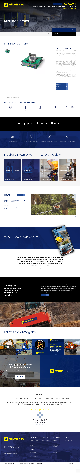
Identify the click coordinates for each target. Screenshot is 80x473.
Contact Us (72, 6)
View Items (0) (58, 3)
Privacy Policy (32, 463)
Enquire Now (58, 84)
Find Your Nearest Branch (62, 34)
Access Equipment (56, 442)
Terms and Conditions (23, 463)
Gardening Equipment (55, 453)
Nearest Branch (59, 88)
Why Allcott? (43, 294)
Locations (47, 6)
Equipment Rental (38, 6)
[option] (32, 61)
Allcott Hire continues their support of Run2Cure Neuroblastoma (11, 201)
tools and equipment (59, 78)
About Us (65, 6)
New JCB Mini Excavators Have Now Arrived (39, 217)
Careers (58, 6)
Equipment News (19, 195)
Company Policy (39, 463)
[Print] (50, 33)
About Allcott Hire (34, 440)
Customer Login (66, 8)
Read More (19, 376)
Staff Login (73, 8)
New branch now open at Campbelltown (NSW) (12, 208)
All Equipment (55, 440)
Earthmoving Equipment (55, 449)
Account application (34, 456)
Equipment (9, 33)
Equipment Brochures (44, 443)
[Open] (8, 347)
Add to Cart (58, 86)
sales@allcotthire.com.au (12, 453)
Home (5, 33)
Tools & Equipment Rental (18, 33)
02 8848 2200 (9, 452)
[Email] (48, 33)
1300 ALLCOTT (69, 4)
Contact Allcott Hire (68, 440)
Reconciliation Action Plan (33, 453)
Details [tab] (6, 95)
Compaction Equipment (55, 446)
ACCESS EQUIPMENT (31, 138)
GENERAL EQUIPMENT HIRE (12, 139)
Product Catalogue (46, 440)
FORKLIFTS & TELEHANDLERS (67, 139)
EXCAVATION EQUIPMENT (49, 139)
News (53, 6)
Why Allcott (32, 442)
